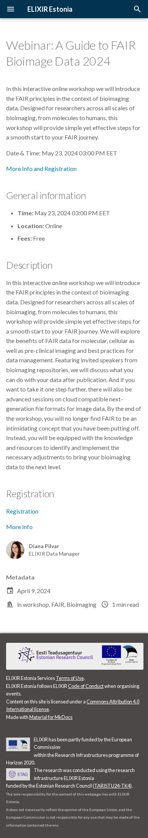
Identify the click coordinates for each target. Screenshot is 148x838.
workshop (36, 604)
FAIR (57, 604)
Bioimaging (81, 604)
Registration (22, 511)
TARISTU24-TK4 (112, 786)
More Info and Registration (41, 168)
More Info (19, 526)
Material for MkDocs (50, 717)
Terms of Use (70, 678)
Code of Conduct (86, 686)
